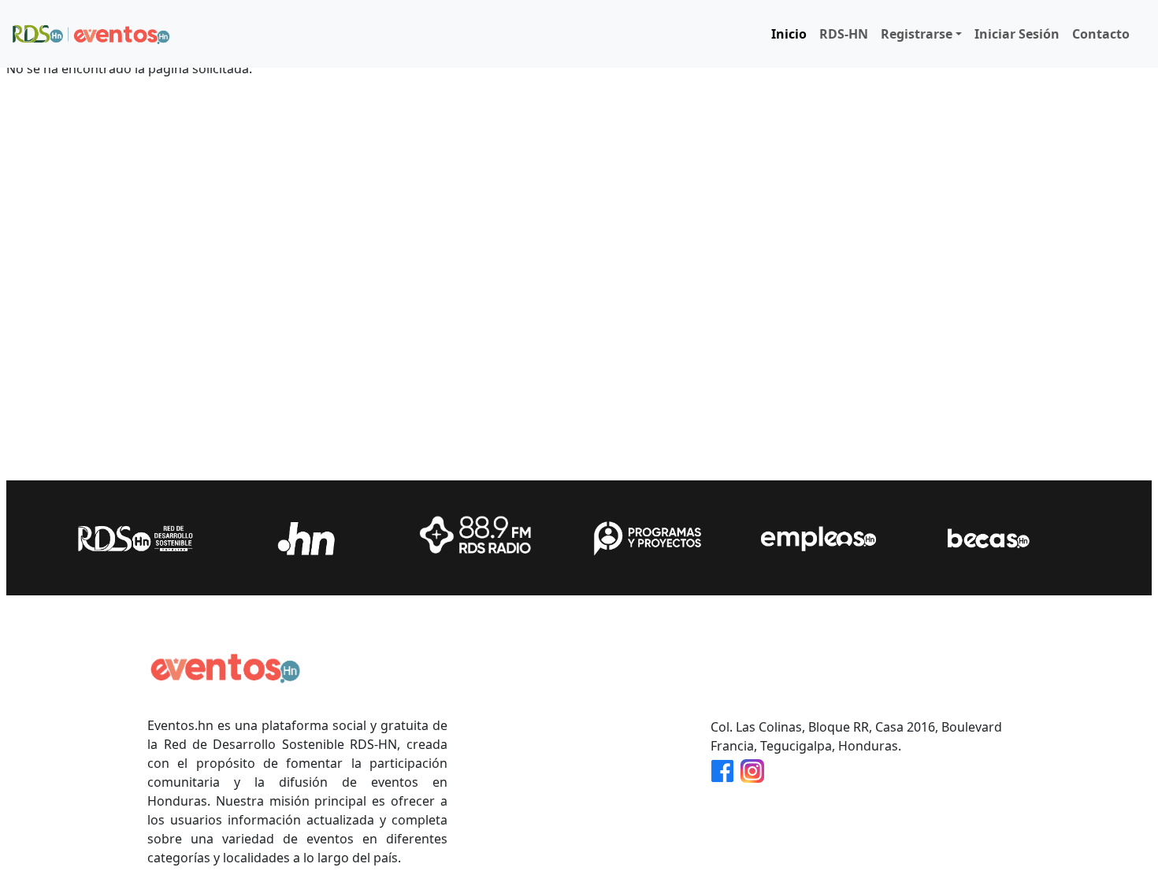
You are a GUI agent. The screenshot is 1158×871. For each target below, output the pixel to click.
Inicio (789, 34)
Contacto (1101, 34)
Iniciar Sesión (1017, 34)
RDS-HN (843, 34)
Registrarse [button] (916, 34)
